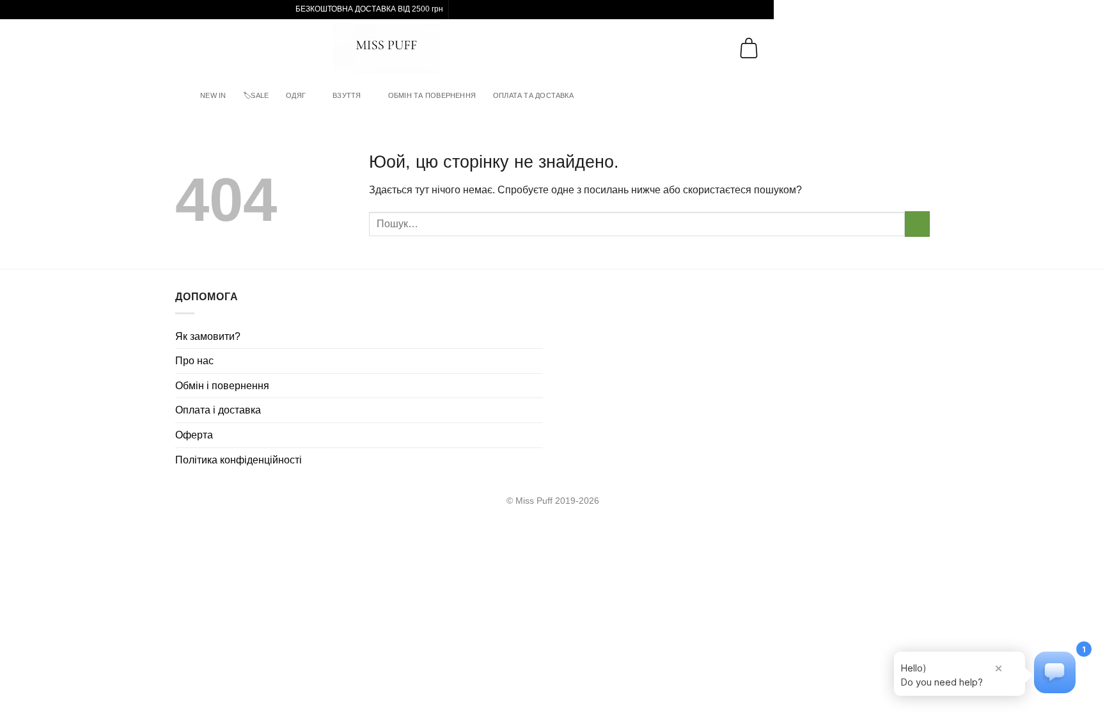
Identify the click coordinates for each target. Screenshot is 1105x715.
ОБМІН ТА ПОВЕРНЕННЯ (432, 95)
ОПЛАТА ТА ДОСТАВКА (533, 95)
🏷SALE (256, 95)
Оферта (194, 435)
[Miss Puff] (387, 48)
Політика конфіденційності (238, 459)
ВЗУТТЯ (347, 95)
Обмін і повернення (222, 385)
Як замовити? (207, 336)
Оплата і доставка (218, 410)
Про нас (194, 360)
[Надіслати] (917, 223)
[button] (20, 48)
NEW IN (213, 95)
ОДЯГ (296, 95)
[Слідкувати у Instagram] (460, 9)
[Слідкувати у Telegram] (472, 9)
